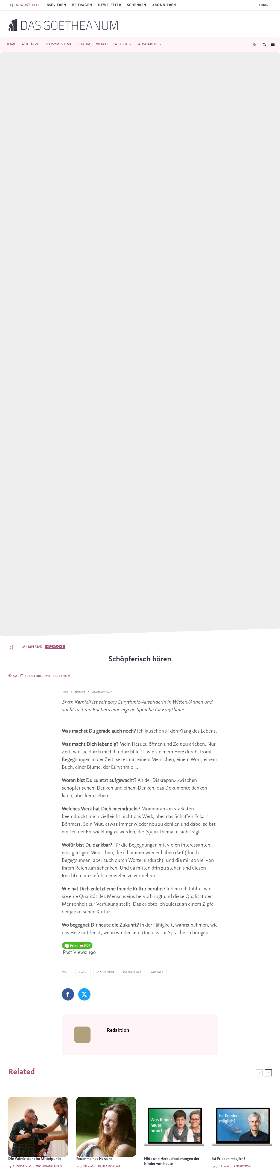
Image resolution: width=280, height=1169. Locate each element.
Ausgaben (147, 44)
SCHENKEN (136, 5)
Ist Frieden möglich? (229, 1159)
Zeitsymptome (58, 44)
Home (10, 44)
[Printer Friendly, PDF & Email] (77, 945)
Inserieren (55, 5)
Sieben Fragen (133, 972)
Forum (84, 44)
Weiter (121, 44)
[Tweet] (84, 994)
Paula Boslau (109, 1166)
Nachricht (54, 646)
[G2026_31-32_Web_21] (242, 1127)
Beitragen (82, 5)
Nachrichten (106, 972)
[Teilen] (68, 994)
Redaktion (61, 676)
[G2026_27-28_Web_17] (174, 1127)
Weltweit (158, 972)
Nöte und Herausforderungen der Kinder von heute (171, 1161)
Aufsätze (30, 44)
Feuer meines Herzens (94, 1159)
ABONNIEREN (164, 5)
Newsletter (109, 5)
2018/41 (84, 972)
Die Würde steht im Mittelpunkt (34, 1159)
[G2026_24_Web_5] (106, 1127)
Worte (102, 44)
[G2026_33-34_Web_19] (38, 1127)
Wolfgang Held (49, 1166)
